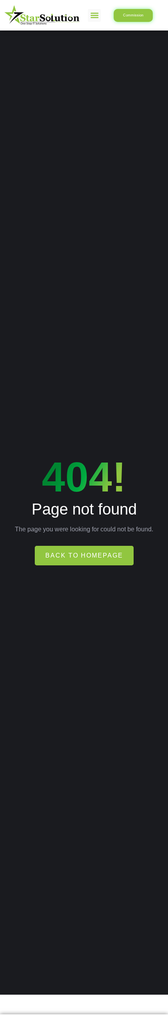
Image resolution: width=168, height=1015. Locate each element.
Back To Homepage (84, 555)
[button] (94, 15)
